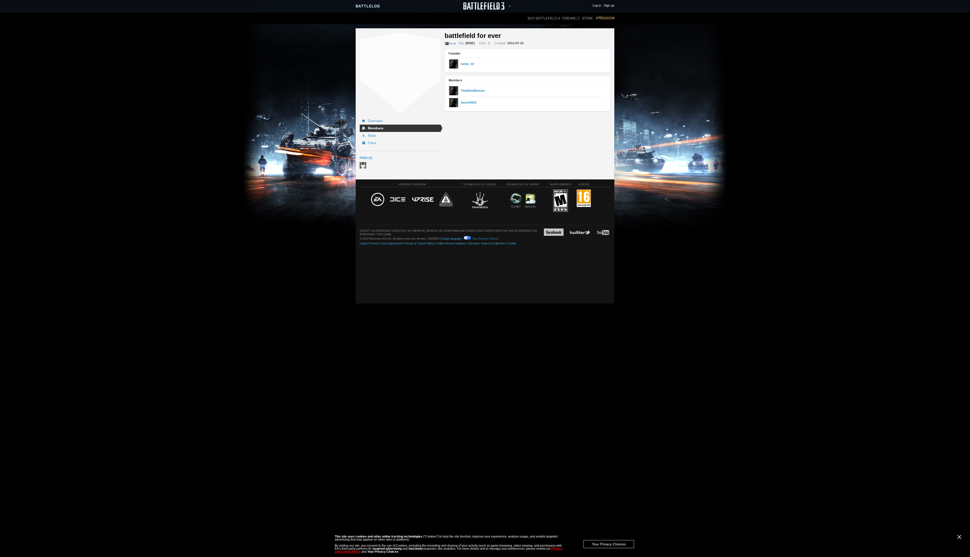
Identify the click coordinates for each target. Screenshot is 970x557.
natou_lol (467, 64)
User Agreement (392, 243)
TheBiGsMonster (473, 90)
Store (587, 18)
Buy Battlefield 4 (544, 18)
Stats (372, 135)
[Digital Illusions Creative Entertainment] (398, 199)
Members (375, 128)
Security (473, 243)
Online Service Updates (451, 243)
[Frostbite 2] (480, 201)
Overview (375, 121)
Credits (511, 243)
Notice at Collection (493, 243)
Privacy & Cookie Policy (419, 243)
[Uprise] (423, 199)
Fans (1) (366, 158)
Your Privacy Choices (609, 544)
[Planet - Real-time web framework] (516, 200)
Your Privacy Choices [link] (485, 238)
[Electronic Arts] (377, 199)
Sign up (609, 5)
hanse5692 (469, 102)
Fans (372, 143)
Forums (569, 18)
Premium (604, 18)
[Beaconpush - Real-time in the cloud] (530, 201)
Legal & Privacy (369, 243)
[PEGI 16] (584, 198)
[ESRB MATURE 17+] (560, 201)
